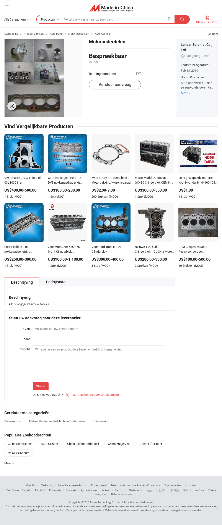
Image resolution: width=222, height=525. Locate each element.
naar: (27, 339)
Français (71, 490)
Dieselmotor (12, 421)
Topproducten (173, 485)
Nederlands (135, 490)
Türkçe (212, 490)
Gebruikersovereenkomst (72, 485)
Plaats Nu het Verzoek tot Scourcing (92, 395)
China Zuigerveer (119, 444)
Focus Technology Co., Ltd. (105, 502)
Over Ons (31, 485)
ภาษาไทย (198, 490)
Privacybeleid (99, 485)
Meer (184, 93)
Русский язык (89, 490)
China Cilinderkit (18, 453)
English (26, 490)
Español (40, 490)
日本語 (175, 490)
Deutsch (119, 490)
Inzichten (190, 485)
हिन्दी (185, 490)
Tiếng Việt (101, 494)
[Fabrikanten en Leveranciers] (111, 7)
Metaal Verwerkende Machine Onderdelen (57, 421)
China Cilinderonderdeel (83, 444)
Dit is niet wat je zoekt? (48, 395)
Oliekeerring (101, 421)
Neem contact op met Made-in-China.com (135, 485)
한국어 (162, 490)
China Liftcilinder (151, 444)
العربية (150, 490)
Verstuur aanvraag (115, 84)
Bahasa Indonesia (121, 494)
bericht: (25, 349)
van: (27, 329)
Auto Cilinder (49, 444)
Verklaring (47, 485)
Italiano (105, 490)
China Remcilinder (20, 444)
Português (55, 490)
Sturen (40, 386)
